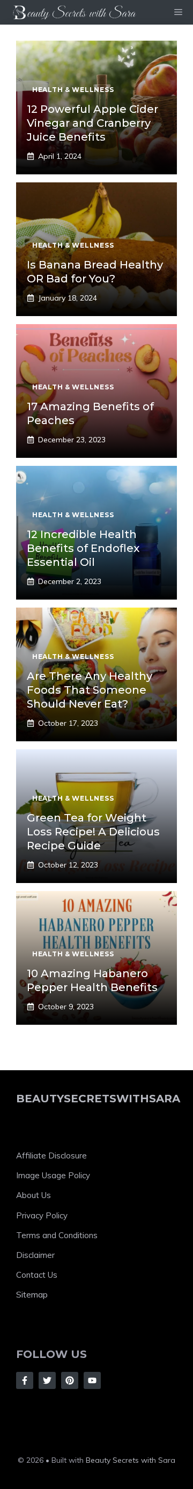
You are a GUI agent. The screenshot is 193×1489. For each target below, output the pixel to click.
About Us (33, 1195)
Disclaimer (35, 1255)
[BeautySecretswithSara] (75, 12)
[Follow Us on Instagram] (69, 1380)
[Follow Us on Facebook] (24, 1380)
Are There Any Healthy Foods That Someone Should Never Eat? (89, 690)
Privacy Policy (42, 1215)
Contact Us (36, 1275)
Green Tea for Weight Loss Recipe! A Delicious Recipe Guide (93, 831)
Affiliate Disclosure (51, 1155)
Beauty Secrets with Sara (130, 1460)
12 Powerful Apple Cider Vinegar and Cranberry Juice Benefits (92, 123)
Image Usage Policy (53, 1175)
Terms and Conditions (57, 1235)
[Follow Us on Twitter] (47, 1380)
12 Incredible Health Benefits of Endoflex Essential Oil (83, 548)
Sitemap (32, 1294)
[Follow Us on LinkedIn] (92, 1380)
